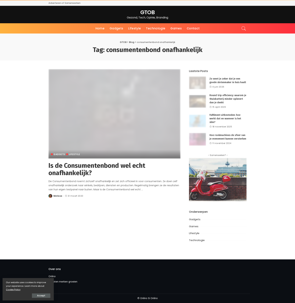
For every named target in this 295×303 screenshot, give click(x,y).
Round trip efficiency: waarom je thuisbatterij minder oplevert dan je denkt (227, 99)
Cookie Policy (13, 289)
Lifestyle (74, 154)
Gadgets (59, 154)
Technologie (197, 240)
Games (193, 226)
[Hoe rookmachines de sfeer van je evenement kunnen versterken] (197, 139)
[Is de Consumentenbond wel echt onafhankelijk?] (114, 114)
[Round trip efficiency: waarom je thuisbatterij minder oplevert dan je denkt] (197, 101)
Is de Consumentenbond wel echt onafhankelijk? (96, 169)
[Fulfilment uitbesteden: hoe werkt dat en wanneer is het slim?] (197, 121)
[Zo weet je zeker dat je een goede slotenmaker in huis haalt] (197, 83)
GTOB (147, 12)
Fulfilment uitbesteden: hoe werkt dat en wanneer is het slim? (225, 119)
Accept (41, 295)
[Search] (244, 28)
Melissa (57, 196)
